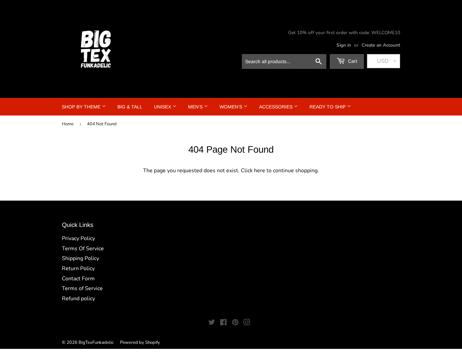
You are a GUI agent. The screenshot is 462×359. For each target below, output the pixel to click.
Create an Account (381, 45)
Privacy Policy (78, 238)
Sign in (344, 45)
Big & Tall (129, 106)
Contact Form (78, 278)
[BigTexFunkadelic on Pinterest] (235, 323)
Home (68, 124)
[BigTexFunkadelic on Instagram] (247, 323)
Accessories (276, 106)
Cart (352, 61)
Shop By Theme (82, 106)
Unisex (163, 106)
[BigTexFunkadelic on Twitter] (211, 323)
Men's (196, 106)
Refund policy (78, 298)
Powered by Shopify (140, 342)
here (259, 170)
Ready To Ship (328, 106)
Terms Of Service (83, 248)
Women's (232, 106)
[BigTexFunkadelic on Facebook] (223, 323)
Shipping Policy (80, 258)
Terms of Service (82, 288)
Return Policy (78, 268)
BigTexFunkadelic (96, 342)
